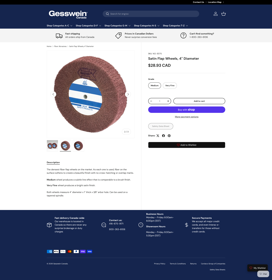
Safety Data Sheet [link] (160, 126)
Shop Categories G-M (116, 25)
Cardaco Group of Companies (213, 264)
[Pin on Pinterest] (169, 136)
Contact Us (198, 2)
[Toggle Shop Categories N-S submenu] (158, 25)
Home (49, 46)
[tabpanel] (90, 182)
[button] (223, 14)
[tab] (53, 162)
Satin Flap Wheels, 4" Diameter (81, 46)
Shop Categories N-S (145, 25)
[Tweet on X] (158, 136)
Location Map (214, 2)
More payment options (186, 116)
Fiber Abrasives (60, 46)
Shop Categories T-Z (174, 25)
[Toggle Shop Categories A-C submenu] (71, 25)
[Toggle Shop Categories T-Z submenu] (187, 25)
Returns (193, 264)
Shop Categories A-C (58, 25)
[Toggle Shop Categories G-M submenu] (129, 25)
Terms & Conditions (178, 264)
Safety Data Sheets (217, 270)
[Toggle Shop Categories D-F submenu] (100, 25)
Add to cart (199, 101)
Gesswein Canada (60, 264)
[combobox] (151, 14)
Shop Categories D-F (87, 25)
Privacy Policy (159, 264)
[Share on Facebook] (163, 136)
